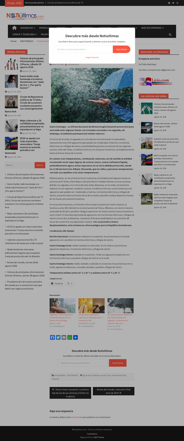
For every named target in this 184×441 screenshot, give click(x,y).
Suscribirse (121, 49)
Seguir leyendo (92, 57)
